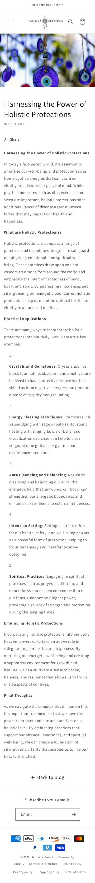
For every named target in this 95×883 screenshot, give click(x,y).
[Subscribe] (74, 814)
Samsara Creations (44, 857)
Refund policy (72, 864)
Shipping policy (49, 872)
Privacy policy (23, 872)
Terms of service (75, 872)
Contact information (43, 864)
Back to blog (50, 777)
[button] (10, 22)
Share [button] (15, 139)
